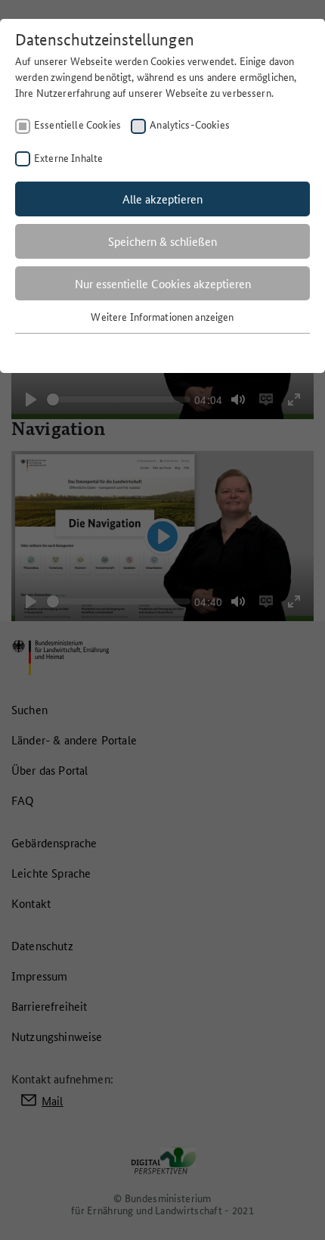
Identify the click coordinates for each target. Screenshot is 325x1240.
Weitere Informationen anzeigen (162, 316)
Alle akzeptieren (162, 199)
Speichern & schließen (162, 241)
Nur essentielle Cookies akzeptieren (163, 283)
